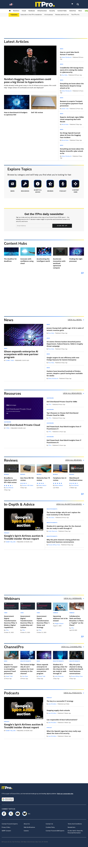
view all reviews (73, 460)
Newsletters (71, 827)
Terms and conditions (75, 824)
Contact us (49, 824)
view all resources (72, 393)
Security (52, 11)
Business (16, 11)
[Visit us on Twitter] (11, 814)
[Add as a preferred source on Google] (8, 799)
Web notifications (29, 827)
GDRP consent (6, 831)
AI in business (48, 14)
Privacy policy (6, 827)
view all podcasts (73, 693)
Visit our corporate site (65, 794)
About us (27, 824)
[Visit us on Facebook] (4, 814)
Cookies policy (50, 827)
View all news (75, 320)
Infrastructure (42, 11)
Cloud (24, 11)
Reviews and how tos (62, 14)
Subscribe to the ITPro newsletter (31, 14)
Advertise (72, 11)
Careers (26, 831)
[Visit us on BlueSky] (23, 814)
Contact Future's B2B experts (55, 831)
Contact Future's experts (10, 824)
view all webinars (73, 598)
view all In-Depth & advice (69, 504)
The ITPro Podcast (77, 14)
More (80, 11)
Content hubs (62, 11)
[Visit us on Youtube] (17, 814)
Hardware (31, 11)
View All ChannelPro (71, 647)
